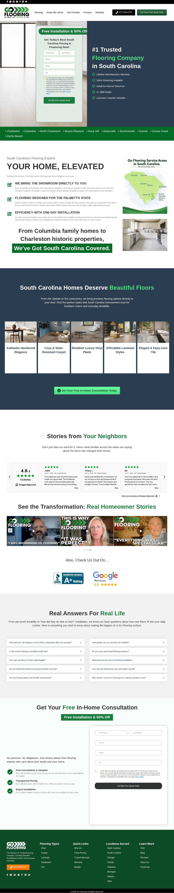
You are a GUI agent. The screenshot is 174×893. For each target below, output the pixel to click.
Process (87, 12)
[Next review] (164, 477)
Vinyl (43, 848)
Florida (110, 862)
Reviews (99, 12)
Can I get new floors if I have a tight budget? (27, 660)
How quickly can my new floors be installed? (110, 643)
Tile (42, 867)
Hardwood (46, 862)
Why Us (77, 848)
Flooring (39, 12)
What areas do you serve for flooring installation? (112, 660)
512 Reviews (25, 479)
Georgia (111, 857)
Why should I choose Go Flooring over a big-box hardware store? (119, 678)
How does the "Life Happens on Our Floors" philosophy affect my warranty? (40, 643)
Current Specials (81, 857)
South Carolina (114, 853)
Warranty (78, 862)
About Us (144, 862)
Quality (77, 867)
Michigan (111, 872)
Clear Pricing (80, 853)
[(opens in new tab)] (68, 578)
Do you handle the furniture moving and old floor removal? (33, 669)
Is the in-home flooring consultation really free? (28, 651)
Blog (142, 853)
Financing (145, 867)
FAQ (142, 848)
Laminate (45, 857)
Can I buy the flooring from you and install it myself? (113, 669)
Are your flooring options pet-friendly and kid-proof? (30, 678)
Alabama (111, 867)
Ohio (109, 881)
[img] (26, 475)
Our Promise (73, 12)
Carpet (44, 853)
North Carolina (114, 848)
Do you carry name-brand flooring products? (110, 651)
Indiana (110, 876)
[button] (152, 12)
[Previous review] (9, 477)
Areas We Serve (54, 12)
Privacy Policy (139, 777)
